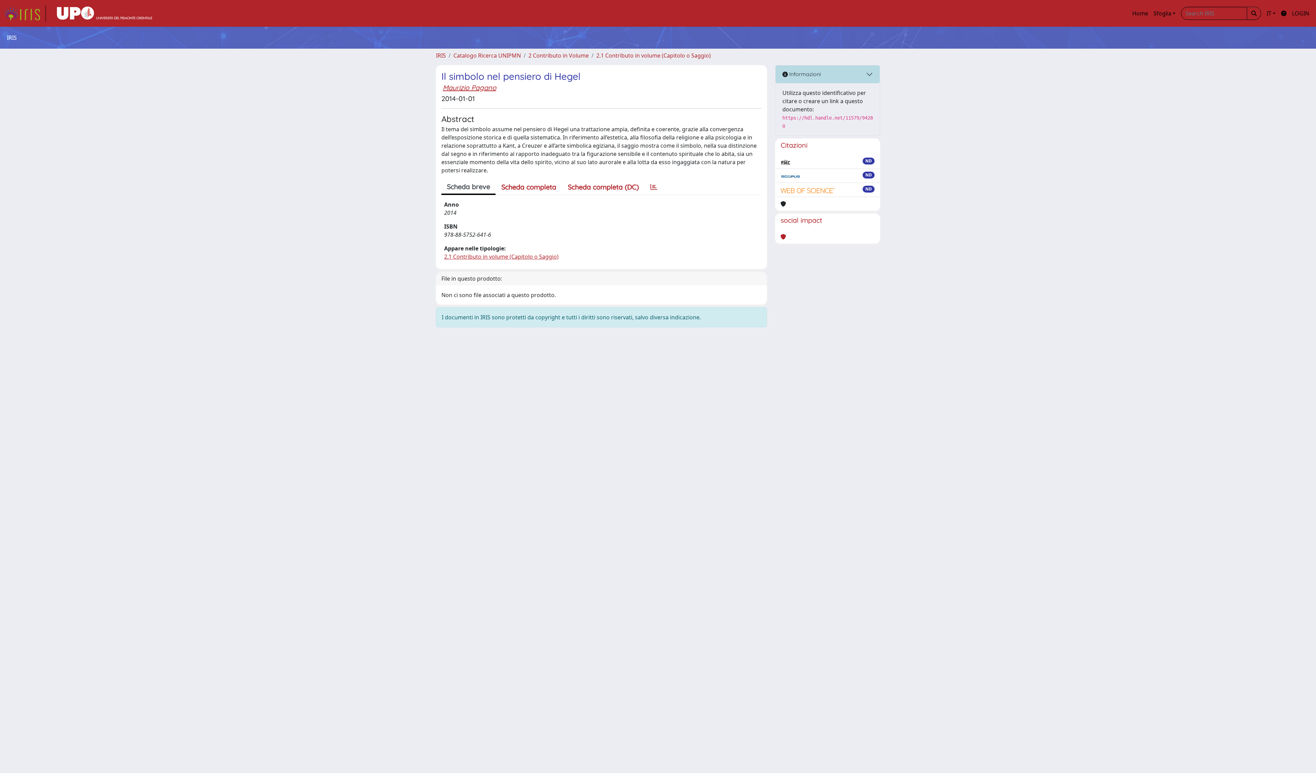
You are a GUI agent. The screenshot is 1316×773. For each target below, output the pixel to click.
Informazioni (804, 74)
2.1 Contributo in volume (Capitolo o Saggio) (653, 55)
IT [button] (1269, 13)
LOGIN (1300, 13)
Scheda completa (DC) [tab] (603, 187)
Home (1140, 13)
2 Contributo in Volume (558, 55)
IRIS (441, 55)
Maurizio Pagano (469, 87)
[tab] (654, 187)
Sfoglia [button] (1162, 13)
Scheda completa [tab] (528, 187)
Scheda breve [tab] (468, 186)
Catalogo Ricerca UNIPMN (487, 55)
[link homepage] (25, 13)
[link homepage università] (104, 13)
